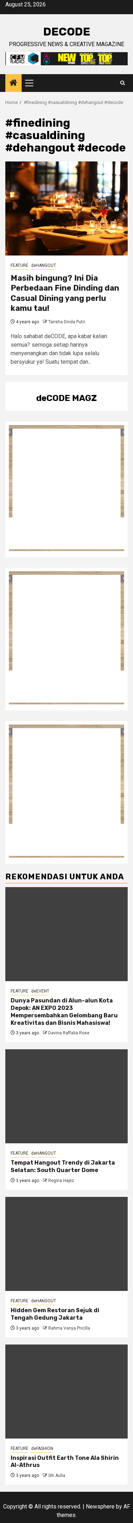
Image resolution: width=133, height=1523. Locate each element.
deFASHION (42, 1448)
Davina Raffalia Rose (68, 1032)
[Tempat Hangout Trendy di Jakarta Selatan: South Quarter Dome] (66, 1096)
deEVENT (40, 991)
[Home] (13, 83)
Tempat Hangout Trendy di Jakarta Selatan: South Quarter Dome (63, 1166)
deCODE (66, 31)
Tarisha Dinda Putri (66, 321)
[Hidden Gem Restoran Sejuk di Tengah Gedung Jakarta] (66, 1244)
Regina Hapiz (61, 1180)
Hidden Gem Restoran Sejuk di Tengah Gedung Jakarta (55, 1314)
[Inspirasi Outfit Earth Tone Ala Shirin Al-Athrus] (66, 1392)
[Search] (122, 83)
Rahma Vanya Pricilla (69, 1328)
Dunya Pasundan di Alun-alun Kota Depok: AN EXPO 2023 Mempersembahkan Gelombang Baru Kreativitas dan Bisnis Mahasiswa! (64, 1011)
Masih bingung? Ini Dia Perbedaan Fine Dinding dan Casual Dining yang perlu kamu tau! (65, 293)
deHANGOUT (43, 265)
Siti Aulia (56, 1475)
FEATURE (19, 265)
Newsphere (100, 1506)
